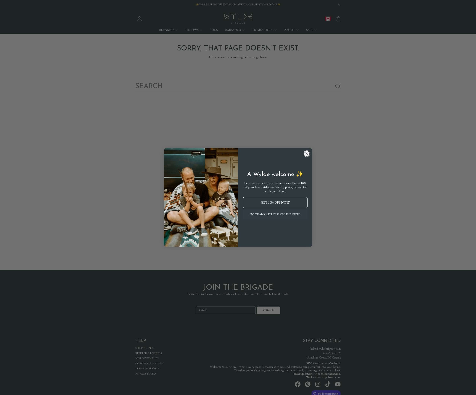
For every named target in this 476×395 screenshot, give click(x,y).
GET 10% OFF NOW (275, 203)
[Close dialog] (307, 153)
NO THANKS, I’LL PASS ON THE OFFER (275, 214)
